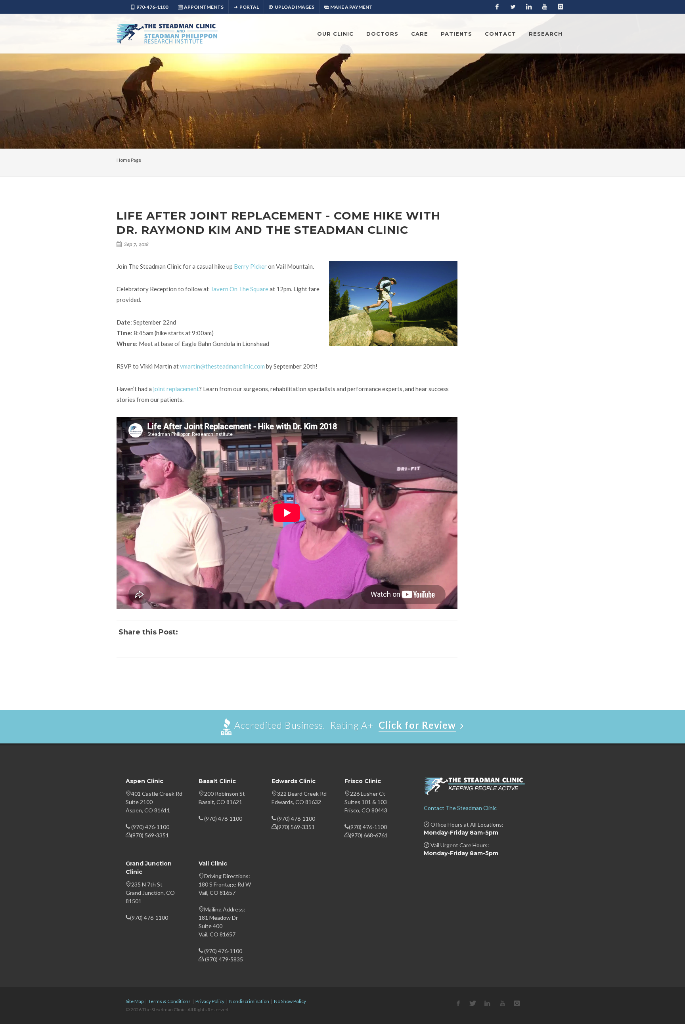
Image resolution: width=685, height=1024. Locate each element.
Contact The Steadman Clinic (460, 807)
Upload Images (294, 7)
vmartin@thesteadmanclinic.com (222, 366)
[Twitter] (513, 6)
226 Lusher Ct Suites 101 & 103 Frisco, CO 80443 (365, 802)
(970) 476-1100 (150, 826)
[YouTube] (545, 6)
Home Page (129, 160)
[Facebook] (497, 6)
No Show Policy (290, 1001)
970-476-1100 (152, 7)
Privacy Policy (209, 1001)
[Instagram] (560, 6)
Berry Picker (250, 266)
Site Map (135, 1001)
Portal (249, 7)
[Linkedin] (529, 6)
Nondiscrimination (249, 1001)
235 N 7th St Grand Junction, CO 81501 (150, 892)
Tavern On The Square (239, 288)
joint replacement (176, 388)
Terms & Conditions (169, 1001)
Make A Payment (351, 7)
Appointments (204, 7)
